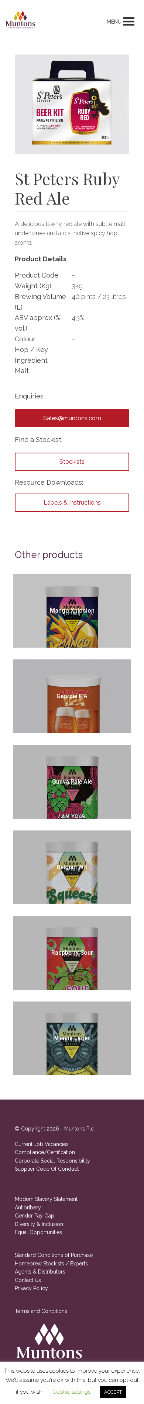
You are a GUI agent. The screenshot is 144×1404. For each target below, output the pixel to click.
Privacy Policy (31, 1288)
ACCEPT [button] (113, 1392)
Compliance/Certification (45, 1152)
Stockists (72, 461)
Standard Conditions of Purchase (54, 1255)
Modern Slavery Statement (46, 1199)
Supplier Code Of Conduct (47, 1169)
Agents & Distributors (40, 1272)
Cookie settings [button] (71, 1392)
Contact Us (28, 1280)
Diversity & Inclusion (39, 1224)
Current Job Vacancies (42, 1144)
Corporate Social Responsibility (52, 1161)
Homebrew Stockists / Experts (51, 1264)
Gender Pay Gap (34, 1216)
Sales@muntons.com (72, 418)
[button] (114, 21)
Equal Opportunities (38, 1232)
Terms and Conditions (41, 1311)
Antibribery (28, 1207)
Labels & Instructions (72, 502)
